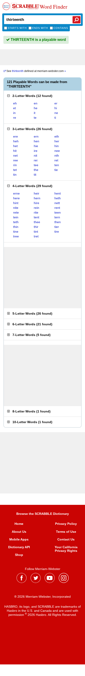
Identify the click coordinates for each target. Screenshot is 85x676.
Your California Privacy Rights (66, 549)
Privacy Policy (66, 524)
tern (57, 217)
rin (15, 165)
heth (57, 198)
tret (36, 236)
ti (55, 117)
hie (36, 146)
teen (57, 212)
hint (15, 203)
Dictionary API (19, 547)
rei (35, 160)
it (34, 113)
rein (36, 208)
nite (15, 208)
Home (19, 524)
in (14, 113)
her (56, 141)
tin (15, 174)
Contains (60, 28)
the (36, 170)
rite (36, 212)
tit (35, 174)
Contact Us (66, 539)
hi (55, 108)
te (35, 117)
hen (36, 141)
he (35, 108)
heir (36, 193)
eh (15, 103)
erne (16, 193)
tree (16, 236)
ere (15, 136)
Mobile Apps (19, 539)
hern (37, 198)
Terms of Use (66, 531)
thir (36, 227)
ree (15, 160)
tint (36, 231)
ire (35, 151)
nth (56, 155)
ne (56, 113)
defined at (36, 71)
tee (36, 165)
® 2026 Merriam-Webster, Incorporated (42, 596)
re (14, 117)
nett (57, 203)
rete (16, 212)
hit (15, 151)
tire (56, 231)
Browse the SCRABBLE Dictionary (42, 514)
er (55, 103)
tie (56, 170)
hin (56, 146)
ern (36, 136)
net (15, 155)
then (57, 222)
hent (57, 193)
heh (16, 141)
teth (16, 222)
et (14, 108)
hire (36, 203)
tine (15, 231)
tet (15, 170)
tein (15, 217)
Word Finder (53, 7)
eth (56, 136)
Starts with (17, 28)
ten (56, 165)
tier (56, 227)
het (15, 146)
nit (35, 155)
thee (37, 222)
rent (57, 208)
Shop (19, 555)
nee (57, 151)
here (16, 198)
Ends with (40, 28)
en (35, 103)
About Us (19, 531)
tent (36, 217)
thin (15, 227)
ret (56, 160)
